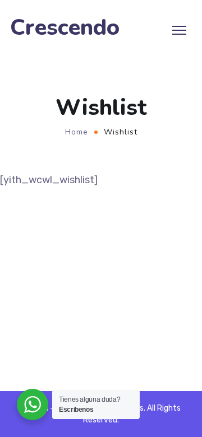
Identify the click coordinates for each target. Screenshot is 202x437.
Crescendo (65, 28)
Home (76, 132)
